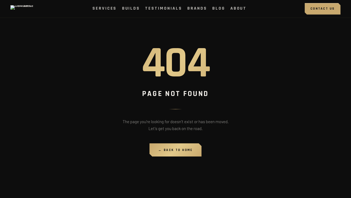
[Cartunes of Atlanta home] (22, 8)
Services (104, 8)
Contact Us (322, 8)
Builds (131, 8)
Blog (218, 8)
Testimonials (163, 8)
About (238, 8)
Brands (197, 8)
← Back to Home (175, 150)
